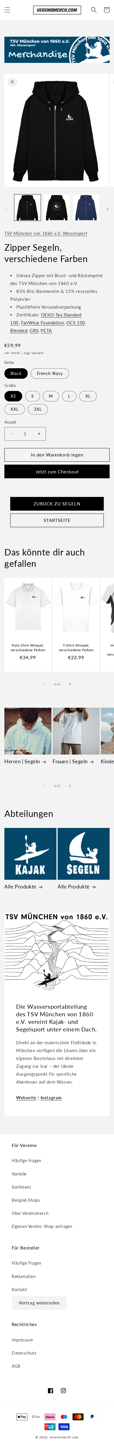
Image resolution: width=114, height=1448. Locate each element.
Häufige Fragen (26, 1160)
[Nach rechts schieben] (107, 209)
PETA (46, 330)
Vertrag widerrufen (39, 1302)
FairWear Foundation (42, 322)
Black (16, 373)
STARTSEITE (57, 520)
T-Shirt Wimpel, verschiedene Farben (76, 647)
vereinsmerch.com (64, 1437)
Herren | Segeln (22, 761)
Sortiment (21, 1187)
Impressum (22, 1339)
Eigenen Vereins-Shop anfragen (42, 1226)
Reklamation (24, 1276)
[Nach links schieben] (6, 209)
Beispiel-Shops (26, 1200)
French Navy (50, 373)
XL (88, 396)
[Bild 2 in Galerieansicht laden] (57, 207)
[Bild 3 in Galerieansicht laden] (86, 207)
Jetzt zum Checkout (57, 471)
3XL (38, 409)
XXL (15, 409)
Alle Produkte (20, 887)
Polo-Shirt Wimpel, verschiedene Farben (28, 647)
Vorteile (19, 1173)
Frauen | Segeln (70, 761)
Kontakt (19, 1289)
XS (13, 396)
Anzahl (10, 422)
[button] (7, 9)
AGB (16, 1366)
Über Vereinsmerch (30, 1213)
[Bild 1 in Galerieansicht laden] (27, 207)
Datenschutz (24, 1352)
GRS (34, 330)
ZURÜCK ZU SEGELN (57, 503)
